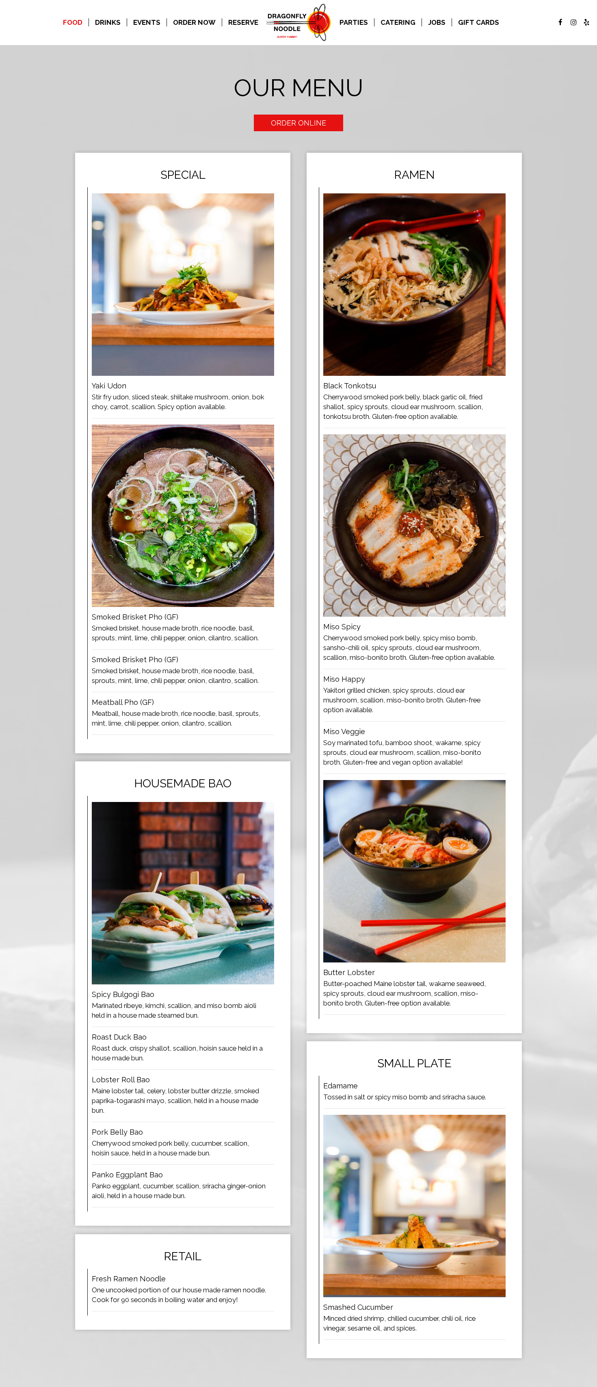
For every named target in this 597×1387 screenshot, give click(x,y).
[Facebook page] (560, 22)
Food (72, 22)
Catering (398, 22)
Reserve (243, 22)
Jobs (437, 22)
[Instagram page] (573, 22)
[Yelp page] (586, 22)
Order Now (194, 22)
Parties (354, 22)
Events (146, 22)
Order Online (298, 123)
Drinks (108, 22)
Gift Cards (478, 22)
